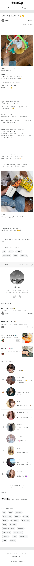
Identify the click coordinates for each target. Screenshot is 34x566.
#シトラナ (7, 324)
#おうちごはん (18, 532)
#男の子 (5, 520)
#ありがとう (6, 532)
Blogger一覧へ (17, 485)
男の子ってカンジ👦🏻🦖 (8, 308)
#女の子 (17, 516)
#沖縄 (4, 540)
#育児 (15, 255)
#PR (10, 512)
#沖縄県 (12, 540)
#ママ (11, 251)
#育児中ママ (23, 536)
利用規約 (9, 553)
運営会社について (17, 556)
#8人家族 (20, 528)
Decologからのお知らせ (19, 499)
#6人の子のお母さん (13, 337)
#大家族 (25, 516)
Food (17, 340)
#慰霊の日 (6, 536)
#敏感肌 (21, 324)
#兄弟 (14, 311)
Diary (30, 20)
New (9, 8)
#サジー (6, 311)
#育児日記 (24, 255)
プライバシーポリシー (20, 553)
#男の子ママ (6, 255)
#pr (4, 251)
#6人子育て (16, 351)
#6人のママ (4, 337)
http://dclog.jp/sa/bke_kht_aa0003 (13, 217)
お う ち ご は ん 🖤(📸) (9, 335)
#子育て (19, 251)
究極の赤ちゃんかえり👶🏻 (9, 322)
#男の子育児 (25, 520)
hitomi (17, 287)
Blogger (25, 8)
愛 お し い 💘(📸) (7, 348)
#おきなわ (19, 512)
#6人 (4, 524)
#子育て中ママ (7, 516)
